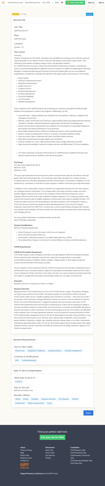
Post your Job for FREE (52, 437)
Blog (57, 2)
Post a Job (49, 450)
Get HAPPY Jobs (51, 473)
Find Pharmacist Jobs (78, 453)
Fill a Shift (46, 2)
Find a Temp (49, 453)
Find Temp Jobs (76, 463)
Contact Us (24, 461)
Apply (88, 413)
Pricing (48, 458)
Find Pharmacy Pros (32, 2)
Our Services (50, 455)
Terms (22, 450)
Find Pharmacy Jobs (15, 2)
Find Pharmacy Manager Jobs (81, 461)
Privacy (29, 450)
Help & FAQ (24, 455)
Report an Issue (26, 458)
